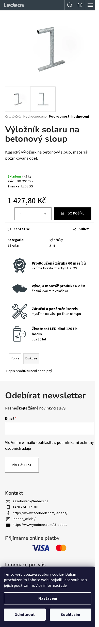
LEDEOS (27, 186)
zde (64, 585)
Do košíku (76, 213)
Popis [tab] (15, 358)
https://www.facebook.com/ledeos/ (40, 513)
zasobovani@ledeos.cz (30, 501)
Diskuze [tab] (31, 358)
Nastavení (47, 598)
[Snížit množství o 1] (21, 214)
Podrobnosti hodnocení (69, 116)
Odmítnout (24, 614)
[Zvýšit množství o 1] (45, 214)
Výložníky (56, 240)
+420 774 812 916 (25, 507)
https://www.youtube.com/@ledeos (40, 524)
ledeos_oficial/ (24, 519)
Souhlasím (70, 614)
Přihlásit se (22, 465)
